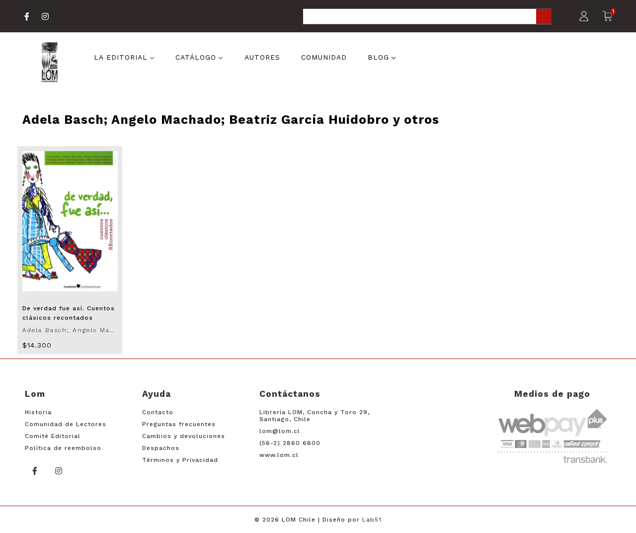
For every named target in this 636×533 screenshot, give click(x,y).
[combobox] (427, 17)
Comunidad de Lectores (65, 424)
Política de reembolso (63, 447)
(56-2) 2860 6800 (289, 443)
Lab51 (372, 519)
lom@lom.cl (279, 431)
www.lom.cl (279, 454)
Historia (38, 412)
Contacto (157, 412)
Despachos (160, 447)
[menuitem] (124, 57)
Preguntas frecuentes (179, 424)
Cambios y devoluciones (183, 436)
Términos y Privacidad (180, 459)
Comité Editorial (52, 436)
